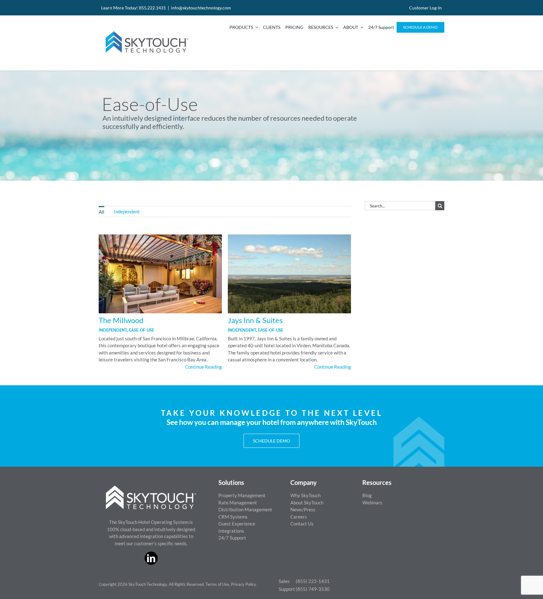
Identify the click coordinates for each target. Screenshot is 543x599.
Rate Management (237, 502)
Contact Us (302, 523)
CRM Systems (233, 516)
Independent (113, 329)
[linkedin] (151, 558)
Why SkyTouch (305, 495)
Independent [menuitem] (127, 211)
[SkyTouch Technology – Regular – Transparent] (146, 27)
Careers (298, 516)
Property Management (242, 495)
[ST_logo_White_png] (151, 488)
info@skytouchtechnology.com (201, 7)
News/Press (302, 509)
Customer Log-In (425, 7)
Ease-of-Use (141, 329)
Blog (367, 495)
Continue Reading (203, 367)
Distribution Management (245, 509)
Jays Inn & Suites (255, 320)
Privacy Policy (243, 584)
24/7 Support (232, 538)
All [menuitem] (101, 212)
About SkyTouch (306, 502)
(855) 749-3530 (313, 589)
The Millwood (121, 320)
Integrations (231, 531)
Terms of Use (217, 584)
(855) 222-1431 (313, 581)
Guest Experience (236, 523)
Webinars (372, 502)
